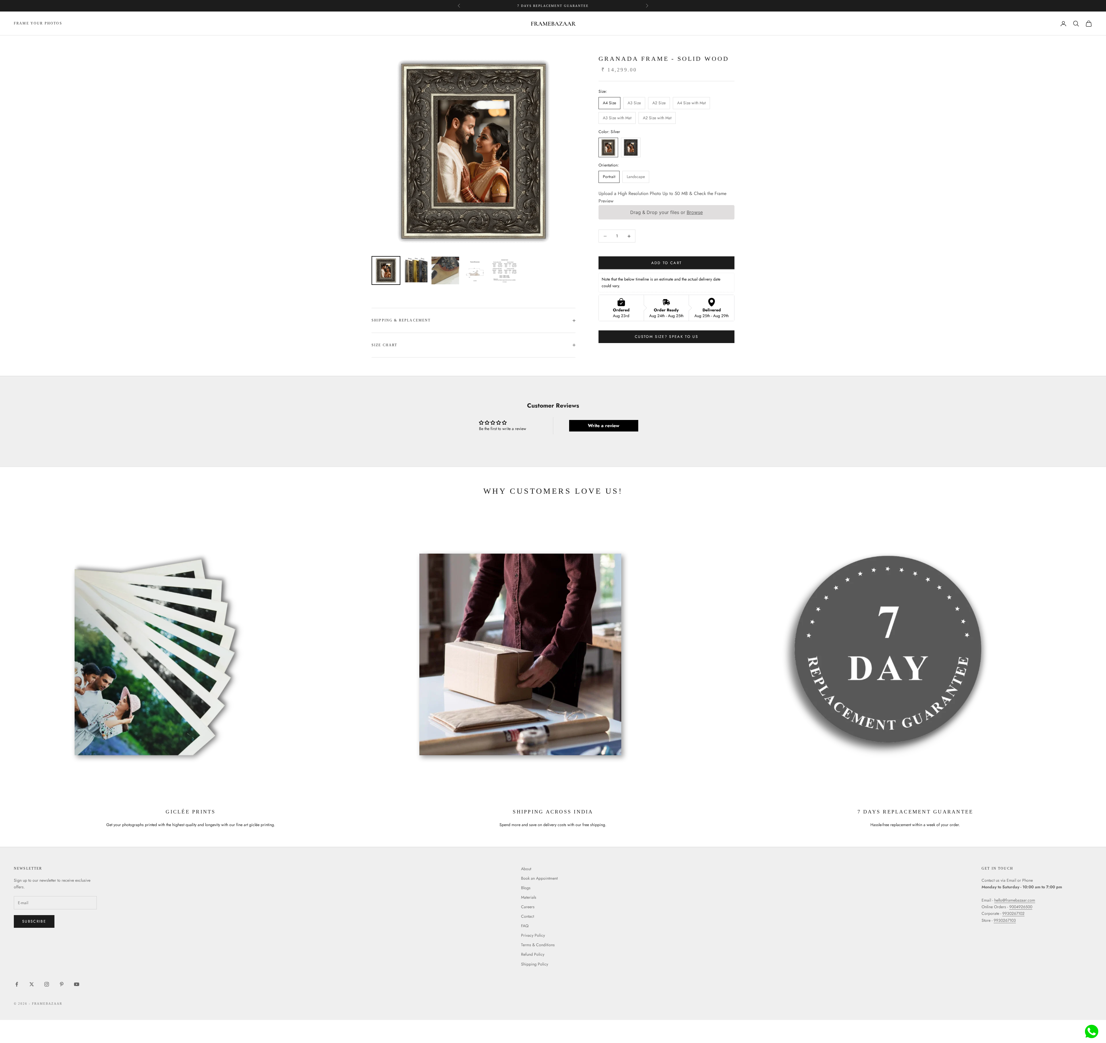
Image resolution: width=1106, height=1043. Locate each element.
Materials (528, 897)
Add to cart (666, 263)
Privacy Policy (533, 935)
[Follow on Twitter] (32, 984)
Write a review (603, 425)
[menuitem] (386, 270)
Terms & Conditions (538, 945)
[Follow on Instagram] (47, 984)
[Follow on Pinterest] (62, 984)
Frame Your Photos (38, 24)
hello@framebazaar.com (1014, 900)
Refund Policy (532, 954)
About (526, 869)
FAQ (525, 926)
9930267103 (1005, 920)
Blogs (526, 888)
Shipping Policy (534, 964)
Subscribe (34, 921)
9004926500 (1020, 907)
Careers (528, 907)
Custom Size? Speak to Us (666, 337)
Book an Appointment (539, 878)
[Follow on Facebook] (17, 984)
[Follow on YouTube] (76, 984)
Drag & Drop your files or (666, 212)
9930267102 (1013, 913)
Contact (527, 916)
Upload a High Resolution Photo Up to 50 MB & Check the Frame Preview (662, 197)
